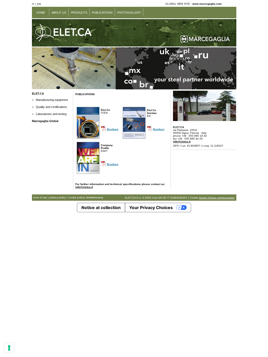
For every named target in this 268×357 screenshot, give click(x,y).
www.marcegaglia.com (207, 3)
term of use (41, 197)
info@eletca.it (84, 187)
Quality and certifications (51, 106)
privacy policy (58, 197)
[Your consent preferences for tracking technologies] (9, 348)
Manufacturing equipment (52, 99)
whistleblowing (94, 197)
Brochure (112, 129)
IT (33, 4)
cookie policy (76, 197)
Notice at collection (101, 207)
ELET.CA (38, 93)
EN (39, 4)
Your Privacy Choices (151, 207)
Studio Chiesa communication (217, 197)
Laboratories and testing (51, 114)
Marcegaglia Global (45, 121)
